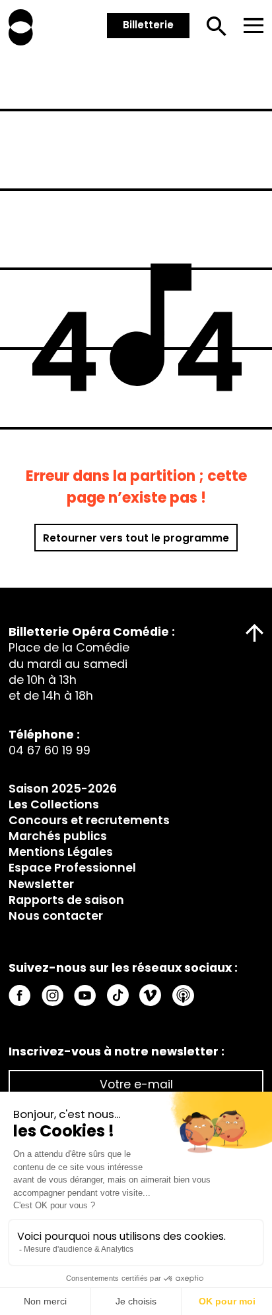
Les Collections (54, 804)
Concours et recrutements (89, 820)
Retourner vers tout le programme (136, 538)
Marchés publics (58, 836)
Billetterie (148, 25)
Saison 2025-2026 (63, 789)
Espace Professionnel (72, 868)
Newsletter (41, 884)
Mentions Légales (61, 852)
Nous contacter (56, 916)
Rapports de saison (66, 900)
